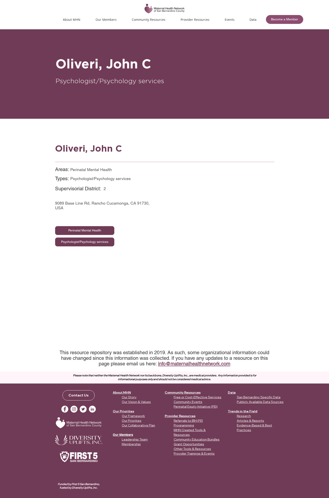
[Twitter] (83, 409)
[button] (229, 19)
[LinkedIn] (92, 409)
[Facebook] (64, 409)
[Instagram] (73, 409)
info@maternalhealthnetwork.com (194, 364)
